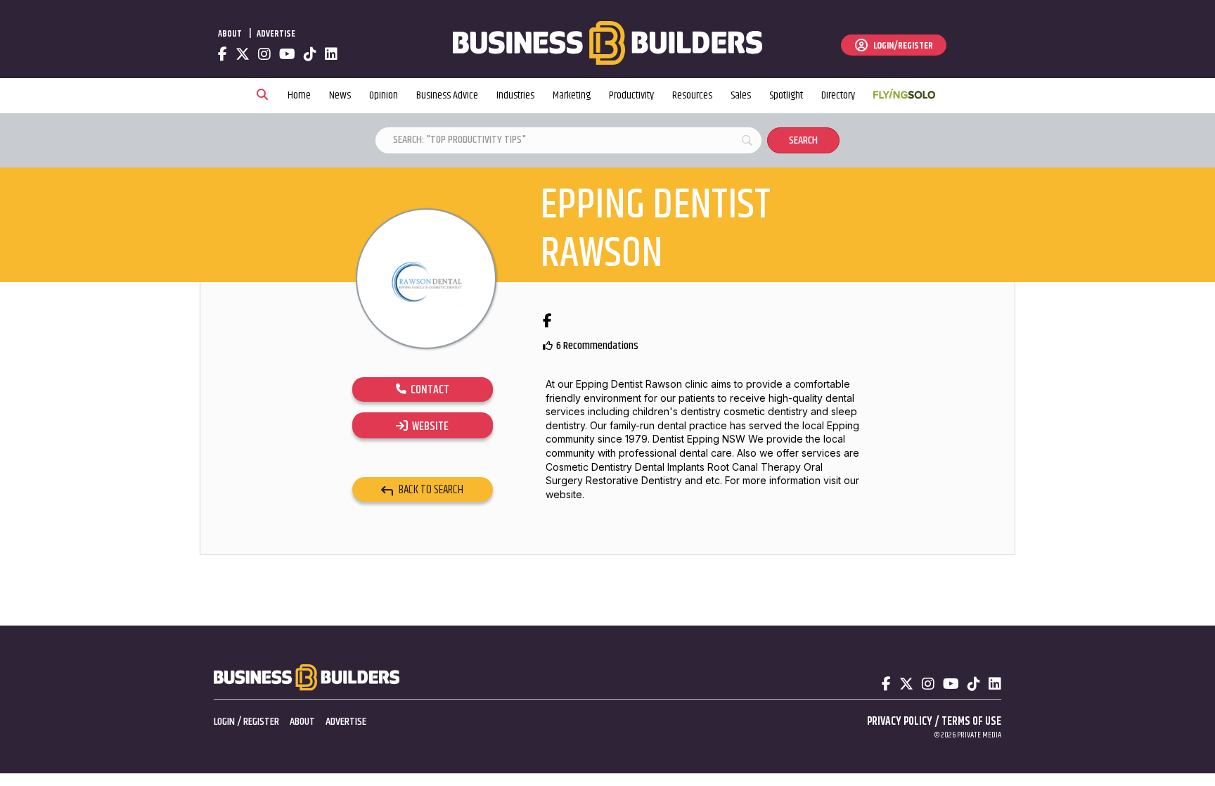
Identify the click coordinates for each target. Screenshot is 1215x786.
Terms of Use (971, 721)
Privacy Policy (899, 721)
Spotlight (786, 95)
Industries (515, 95)
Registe (258, 721)
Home (299, 95)
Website (428, 426)
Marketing (572, 95)
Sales (741, 95)
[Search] (262, 95)
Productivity (631, 95)
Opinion (383, 95)
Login (224, 721)
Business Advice (447, 95)
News (340, 95)
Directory (838, 95)
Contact (427, 390)
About (230, 34)
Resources (692, 95)
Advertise (276, 34)
